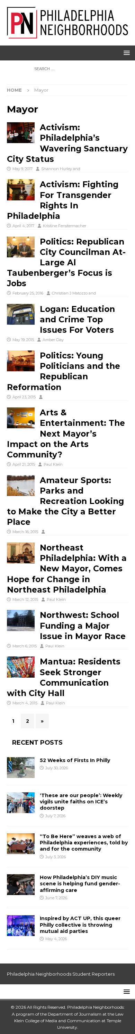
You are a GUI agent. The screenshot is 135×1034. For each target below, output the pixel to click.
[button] (125, 52)
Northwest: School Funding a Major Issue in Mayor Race (83, 625)
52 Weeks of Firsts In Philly (75, 760)
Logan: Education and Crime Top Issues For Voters (77, 319)
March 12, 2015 (25, 599)
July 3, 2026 (55, 856)
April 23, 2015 (24, 397)
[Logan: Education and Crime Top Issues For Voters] (21, 314)
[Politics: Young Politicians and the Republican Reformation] (21, 360)
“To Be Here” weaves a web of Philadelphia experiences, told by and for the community (84, 842)
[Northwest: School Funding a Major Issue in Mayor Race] (21, 620)
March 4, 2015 (24, 703)
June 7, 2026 (56, 897)
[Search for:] (67, 68)
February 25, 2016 (27, 293)
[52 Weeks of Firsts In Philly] (21, 767)
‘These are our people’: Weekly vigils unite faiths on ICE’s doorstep (81, 801)
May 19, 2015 (23, 339)
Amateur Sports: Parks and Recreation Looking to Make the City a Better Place (65, 501)
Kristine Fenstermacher (64, 225)
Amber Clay (53, 339)
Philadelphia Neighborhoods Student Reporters (61, 974)
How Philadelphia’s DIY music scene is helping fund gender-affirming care (80, 883)
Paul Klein (53, 464)
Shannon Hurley (56, 168)
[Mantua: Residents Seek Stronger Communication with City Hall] (21, 666)
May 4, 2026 (56, 938)
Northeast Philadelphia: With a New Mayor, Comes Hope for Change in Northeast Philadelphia (67, 569)
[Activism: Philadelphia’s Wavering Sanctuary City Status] (21, 132)
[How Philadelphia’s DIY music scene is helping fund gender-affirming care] (21, 884)
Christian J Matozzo (70, 293)
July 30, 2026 (56, 768)
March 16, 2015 (25, 531)
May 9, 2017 (22, 168)
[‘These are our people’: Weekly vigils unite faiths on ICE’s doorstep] (21, 802)
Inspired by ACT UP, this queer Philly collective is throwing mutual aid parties (80, 924)
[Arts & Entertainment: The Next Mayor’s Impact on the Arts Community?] (21, 417)
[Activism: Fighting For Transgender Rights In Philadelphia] (21, 189)
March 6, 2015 (24, 646)
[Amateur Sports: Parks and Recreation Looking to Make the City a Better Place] (21, 485)
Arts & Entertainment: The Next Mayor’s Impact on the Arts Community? (66, 434)
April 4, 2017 (23, 225)
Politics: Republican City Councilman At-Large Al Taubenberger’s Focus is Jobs (66, 263)
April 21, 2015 (23, 464)
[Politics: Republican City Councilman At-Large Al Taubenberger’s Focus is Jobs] (21, 247)
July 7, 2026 (55, 815)
